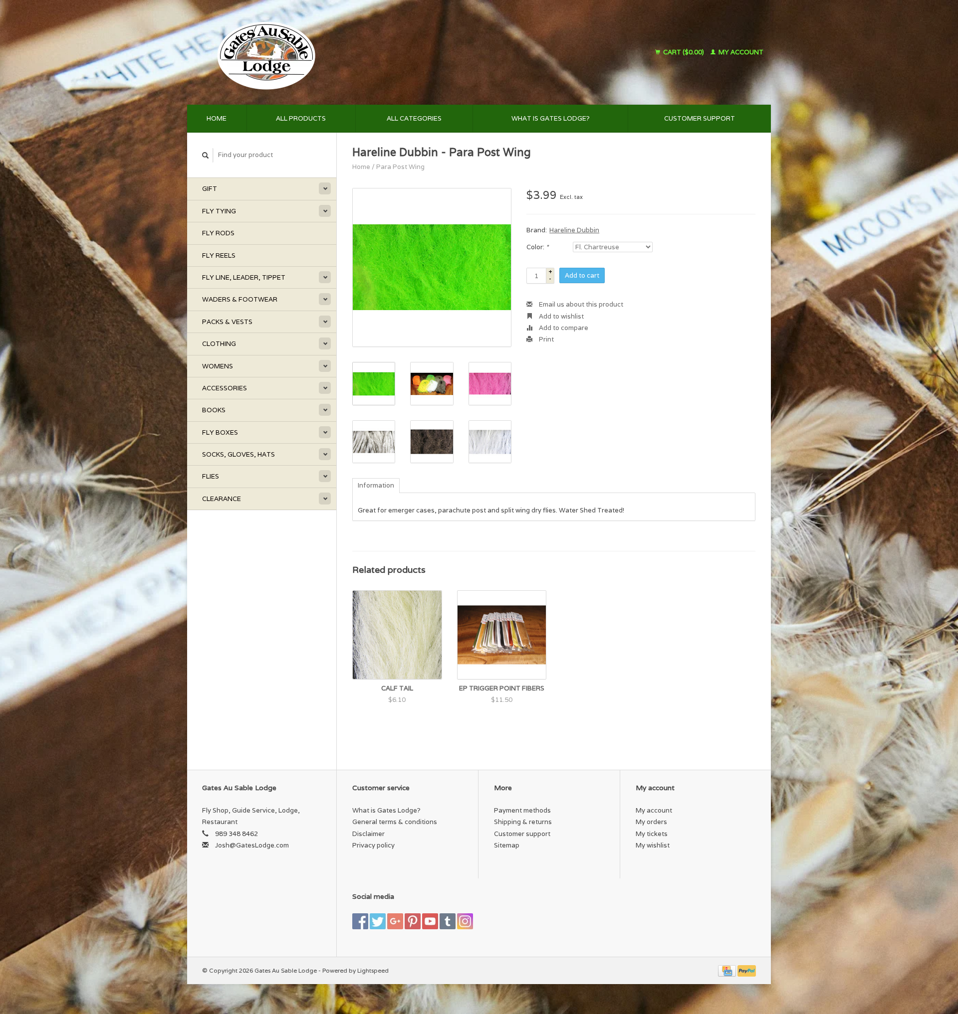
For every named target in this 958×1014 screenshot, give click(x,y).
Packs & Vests (227, 322)
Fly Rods (218, 233)
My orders (651, 822)
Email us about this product (580, 304)
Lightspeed (373, 970)
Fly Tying (219, 211)
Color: (537, 247)
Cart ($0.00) (684, 52)
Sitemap (506, 845)
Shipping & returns (523, 822)
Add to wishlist (560, 316)
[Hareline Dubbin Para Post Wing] (432, 267)
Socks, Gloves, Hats (238, 454)
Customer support (699, 118)
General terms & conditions (394, 822)
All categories (414, 118)
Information (376, 485)
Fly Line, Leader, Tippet (243, 277)
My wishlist (653, 845)
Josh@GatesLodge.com (252, 845)
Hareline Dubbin (574, 230)
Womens (217, 366)
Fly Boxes (220, 432)
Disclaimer (368, 834)
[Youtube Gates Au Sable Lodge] (430, 921)
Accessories (224, 388)
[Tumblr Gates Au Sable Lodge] (448, 921)
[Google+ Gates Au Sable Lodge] (395, 921)
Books (214, 410)
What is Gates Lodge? (550, 118)
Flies (210, 476)
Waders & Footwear (239, 299)
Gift (209, 188)
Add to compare (562, 328)
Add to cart (582, 275)
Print (545, 339)
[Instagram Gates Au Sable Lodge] (465, 921)
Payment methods (522, 810)
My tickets (652, 834)
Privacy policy (373, 845)
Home (217, 118)
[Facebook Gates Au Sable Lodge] (360, 921)
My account (740, 52)
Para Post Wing (400, 167)
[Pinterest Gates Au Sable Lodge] (413, 921)
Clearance (221, 499)
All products (301, 118)
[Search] (205, 155)
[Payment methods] (727, 970)
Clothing (219, 343)
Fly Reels (219, 255)
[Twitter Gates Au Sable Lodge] (378, 921)
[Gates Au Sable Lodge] (351, 52)
